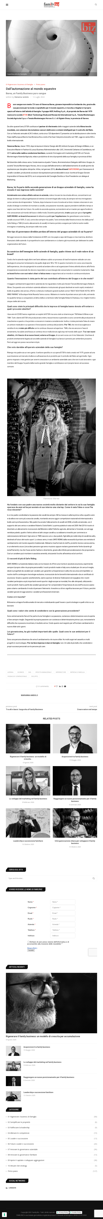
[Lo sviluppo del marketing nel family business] (28, 780)
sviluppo (34, 676)
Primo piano (52, 1171)
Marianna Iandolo (21, 97)
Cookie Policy (76, 1212)
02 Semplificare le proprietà (52, 1122)
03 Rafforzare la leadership (52, 1127)
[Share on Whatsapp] (62, 686)
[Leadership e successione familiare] (28, 823)
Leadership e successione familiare (28, 841)
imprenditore (61, 672)
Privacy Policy (63, 1212)
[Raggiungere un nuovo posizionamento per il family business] (75, 780)
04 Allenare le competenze (52, 1133)
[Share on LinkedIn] (60, 686)
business (21, 672)
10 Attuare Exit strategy (52, 1166)
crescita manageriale (43, 672)
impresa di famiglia (77, 672)
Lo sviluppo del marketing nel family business (28, 799)
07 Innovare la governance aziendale (52, 1149)
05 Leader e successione (52, 1138)
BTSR (25, 115)
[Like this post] (57, 686)
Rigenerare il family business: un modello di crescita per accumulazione (43, 1036)
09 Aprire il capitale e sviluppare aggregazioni (52, 1160)
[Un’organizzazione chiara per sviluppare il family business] (75, 823)
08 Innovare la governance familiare (52, 1155)
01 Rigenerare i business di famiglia (52, 1116)
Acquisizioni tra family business (75, 757)
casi (29, 672)
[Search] (96, 5)
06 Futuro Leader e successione (52, 1144)
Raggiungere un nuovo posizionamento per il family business (48, 1077)
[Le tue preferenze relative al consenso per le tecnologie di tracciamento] (4, 1214)
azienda (10, 672)
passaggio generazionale (17, 676)
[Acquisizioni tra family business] (75, 738)
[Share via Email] (65, 686)
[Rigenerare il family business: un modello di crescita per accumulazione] (28, 738)
